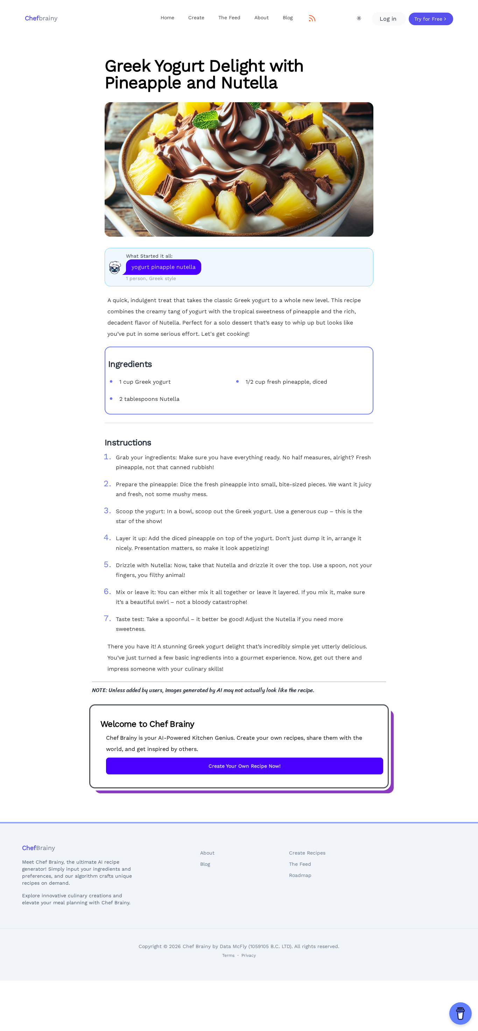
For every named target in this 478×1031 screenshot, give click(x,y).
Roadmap (300, 875)
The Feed (229, 17)
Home (167, 17)
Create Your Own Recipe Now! (245, 766)
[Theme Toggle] (359, 18)
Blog (288, 17)
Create (196, 17)
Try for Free (428, 19)
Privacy (248, 955)
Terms (228, 955)
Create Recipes (307, 853)
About (261, 17)
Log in (389, 18)
